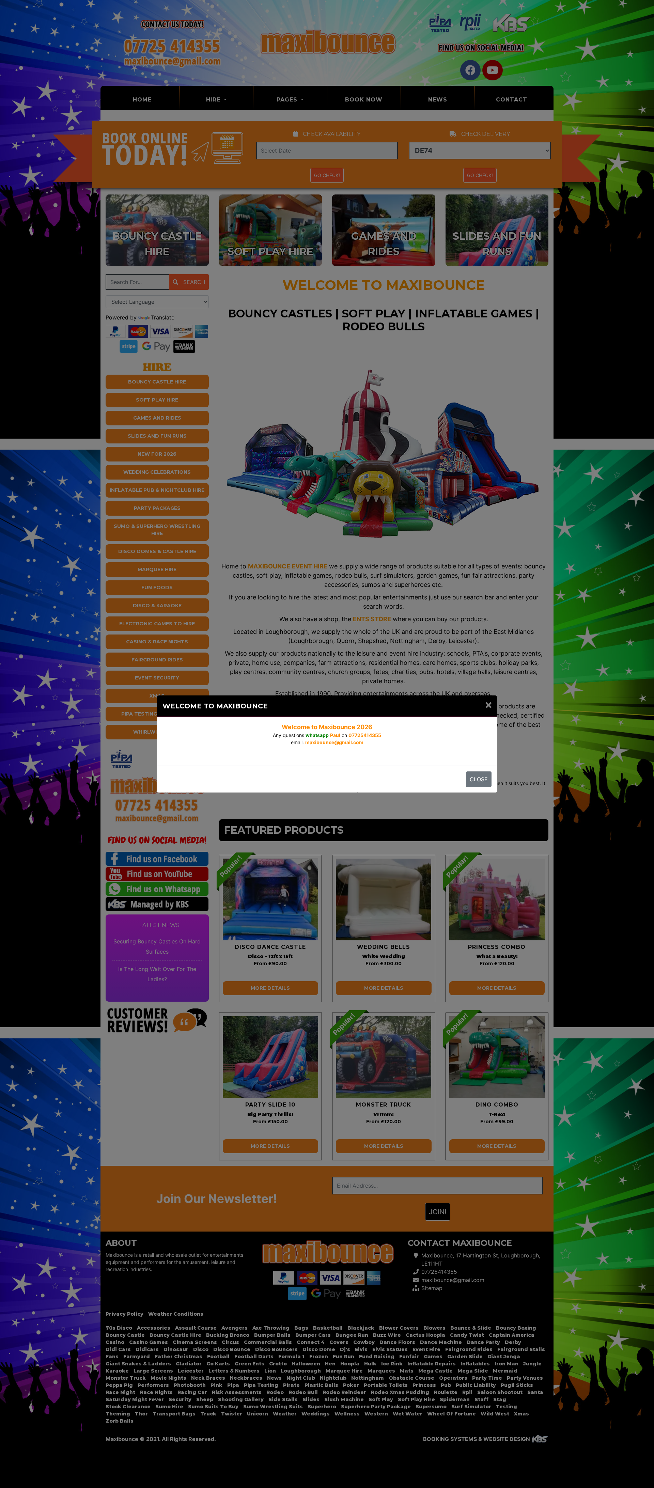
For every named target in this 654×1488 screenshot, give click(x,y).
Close (479, 779)
